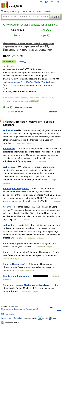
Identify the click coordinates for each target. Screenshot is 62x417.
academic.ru (11, 5)
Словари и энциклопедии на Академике (26, 11)
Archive (7, 207)
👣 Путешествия (7, 314)
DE (46, 2)
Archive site (9, 148)
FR (57, 2)
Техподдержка (19, 309)
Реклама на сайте (32, 309)
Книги (17, 35)
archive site (9, 130)
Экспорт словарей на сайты (11, 318)
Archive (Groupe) (12, 243)
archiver (53, 111)
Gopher (29, 82)
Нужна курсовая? (24, 107)
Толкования (16, 30)
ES (52, 2)
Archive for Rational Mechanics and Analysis (26, 285)
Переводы (45, 30)
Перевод (21, 61)
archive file (8, 225)
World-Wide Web (42, 82)
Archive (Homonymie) (14, 264)
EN (41, 2)
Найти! (55, 17)
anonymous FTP (17, 82)
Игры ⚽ (45, 35)
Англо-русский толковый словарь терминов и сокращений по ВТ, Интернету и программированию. (31, 24)
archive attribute (15, 111)
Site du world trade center (16, 276)
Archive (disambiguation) (16, 188)
